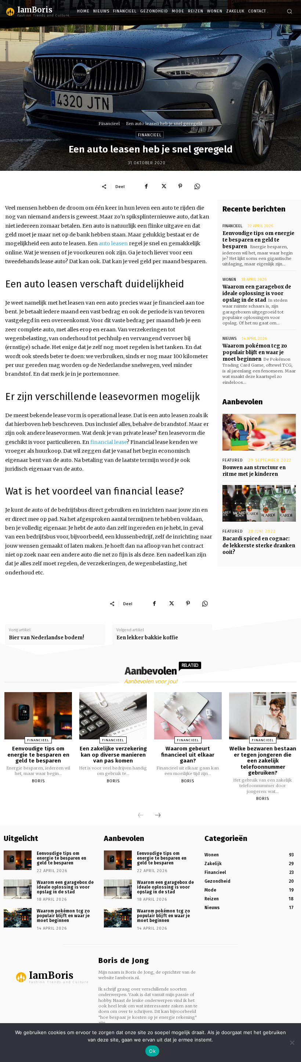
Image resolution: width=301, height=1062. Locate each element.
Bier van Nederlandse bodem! (46, 638)
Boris (38, 781)
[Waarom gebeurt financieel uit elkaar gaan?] (188, 715)
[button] (289, 11)
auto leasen (113, 243)
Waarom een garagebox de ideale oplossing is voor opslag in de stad (256, 293)
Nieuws (229, 339)
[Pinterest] (180, 186)
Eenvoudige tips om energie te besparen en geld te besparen (258, 240)
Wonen (229, 280)
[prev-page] (140, 816)
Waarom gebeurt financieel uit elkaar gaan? (187, 754)
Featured (232, 460)
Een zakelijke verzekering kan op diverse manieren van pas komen (113, 754)
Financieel (109, 123)
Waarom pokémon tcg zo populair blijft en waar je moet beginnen (254, 352)
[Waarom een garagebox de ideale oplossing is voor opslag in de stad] (18, 889)
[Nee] (291, 1042)
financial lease (108, 442)
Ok (152, 1051)
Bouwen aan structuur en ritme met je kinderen (254, 470)
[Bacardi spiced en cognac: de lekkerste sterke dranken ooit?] (259, 503)
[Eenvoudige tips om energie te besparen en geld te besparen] (38, 715)
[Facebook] (146, 186)
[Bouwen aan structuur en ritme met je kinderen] (259, 432)
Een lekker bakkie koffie (147, 638)
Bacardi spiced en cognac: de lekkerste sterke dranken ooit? (258, 545)
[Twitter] (163, 186)
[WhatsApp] (197, 186)
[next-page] (157, 816)
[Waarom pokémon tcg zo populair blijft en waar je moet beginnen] (18, 917)
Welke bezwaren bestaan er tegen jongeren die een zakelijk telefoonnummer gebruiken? (262, 760)
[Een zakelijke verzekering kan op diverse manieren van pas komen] (113, 715)
